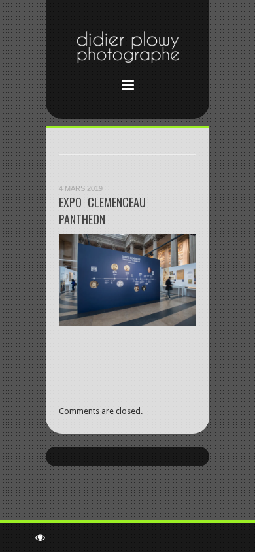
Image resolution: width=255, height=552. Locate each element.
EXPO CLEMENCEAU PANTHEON (102, 211)
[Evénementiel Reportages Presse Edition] (127, 49)
